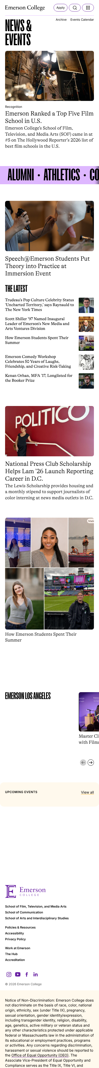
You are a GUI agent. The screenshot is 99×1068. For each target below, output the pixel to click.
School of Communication (24, 912)
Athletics (62, 175)
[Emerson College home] (49, 891)
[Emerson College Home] (25, 8)
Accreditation (15, 960)
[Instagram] (9, 974)
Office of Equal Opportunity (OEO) (40, 1055)
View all (87, 792)
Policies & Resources (20, 927)
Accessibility (14, 933)
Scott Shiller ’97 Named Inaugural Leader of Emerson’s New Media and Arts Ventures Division (37, 324)
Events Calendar (82, 19)
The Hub (11, 954)
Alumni (21, 175)
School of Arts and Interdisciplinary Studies (37, 918)
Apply (60, 7)
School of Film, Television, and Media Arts (36, 906)
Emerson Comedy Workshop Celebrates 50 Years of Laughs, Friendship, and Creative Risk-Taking (38, 361)
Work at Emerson (17, 948)
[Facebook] (26, 974)
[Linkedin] (35, 974)
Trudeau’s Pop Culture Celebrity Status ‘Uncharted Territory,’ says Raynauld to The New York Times (39, 305)
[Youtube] (18, 974)
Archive (61, 19)
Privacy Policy (15, 939)
